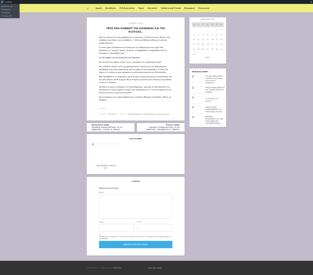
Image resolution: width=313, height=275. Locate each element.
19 (203, 44)
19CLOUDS (117, 268)
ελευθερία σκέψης (149, 114)
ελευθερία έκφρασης (135, 114)
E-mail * (140, 222)
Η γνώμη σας (6, 16)
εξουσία (159, 114)
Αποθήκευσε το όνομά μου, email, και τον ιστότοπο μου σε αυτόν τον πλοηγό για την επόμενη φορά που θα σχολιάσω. (135, 237)
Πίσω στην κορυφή (155, 268)
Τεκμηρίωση (6, 9)
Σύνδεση (8, 2)
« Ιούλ (206, 57)
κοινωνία (166, 114)
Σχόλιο (101, 192)
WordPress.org (6, 6)
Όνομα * (102, 222)
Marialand (112, 114)
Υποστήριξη (5, 13)
